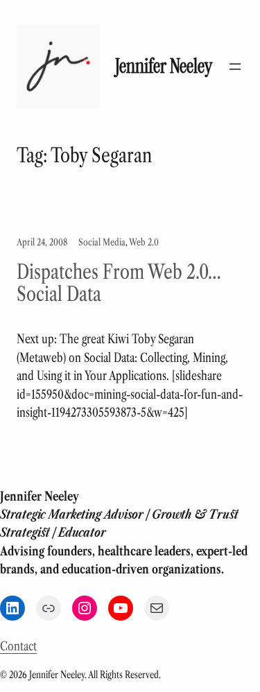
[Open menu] (235, 66)
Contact (18, 646)
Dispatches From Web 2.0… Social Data (119, 283)
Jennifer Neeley (163, 66)
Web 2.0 (144, 242)
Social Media (101, 242)
